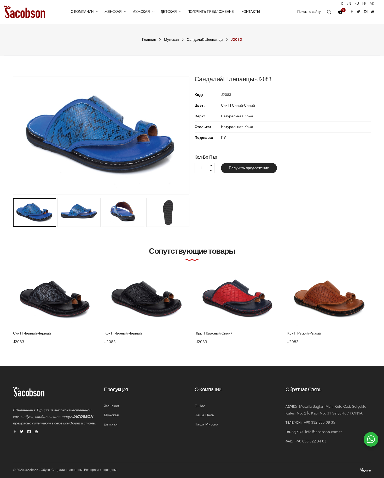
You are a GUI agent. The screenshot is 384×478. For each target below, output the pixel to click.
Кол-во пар (206, 158)
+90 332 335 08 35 (319, 422)
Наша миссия (206, 424)
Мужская (171, 40)
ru (356, 3)
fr (364, 3)
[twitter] (21, 432)
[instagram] (29, 432)
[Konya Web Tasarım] (365, 470)
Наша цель (204, 415)
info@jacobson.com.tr (323, 432)
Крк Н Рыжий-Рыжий (304, 334)
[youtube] (36, 432)
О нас (200, 406)
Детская (111, 424)
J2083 (18, 342)
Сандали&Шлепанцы (205, 40)
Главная (149, 40)
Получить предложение (249, 168)
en (348, 3)
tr (341, 3)
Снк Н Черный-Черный (32, 334)
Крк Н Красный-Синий (214, 334)
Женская (111, 406)
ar (372, 3)
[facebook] (15, 432)
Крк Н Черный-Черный (123, 334)
